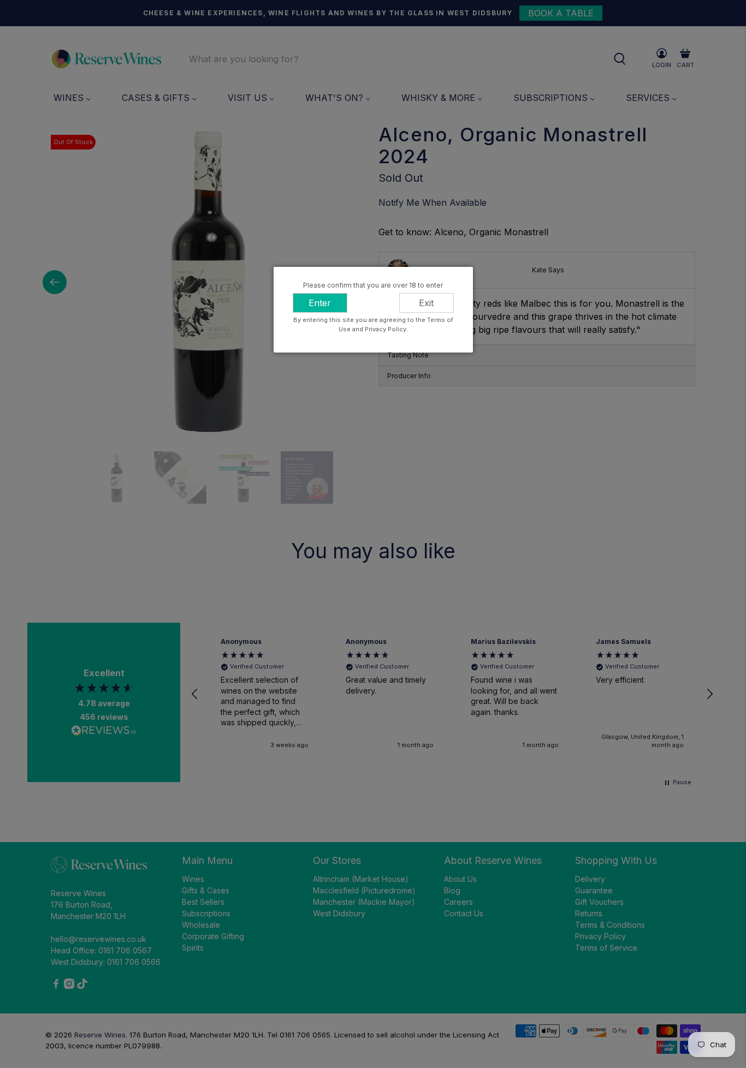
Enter (320, 302)
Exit (426, 302)
